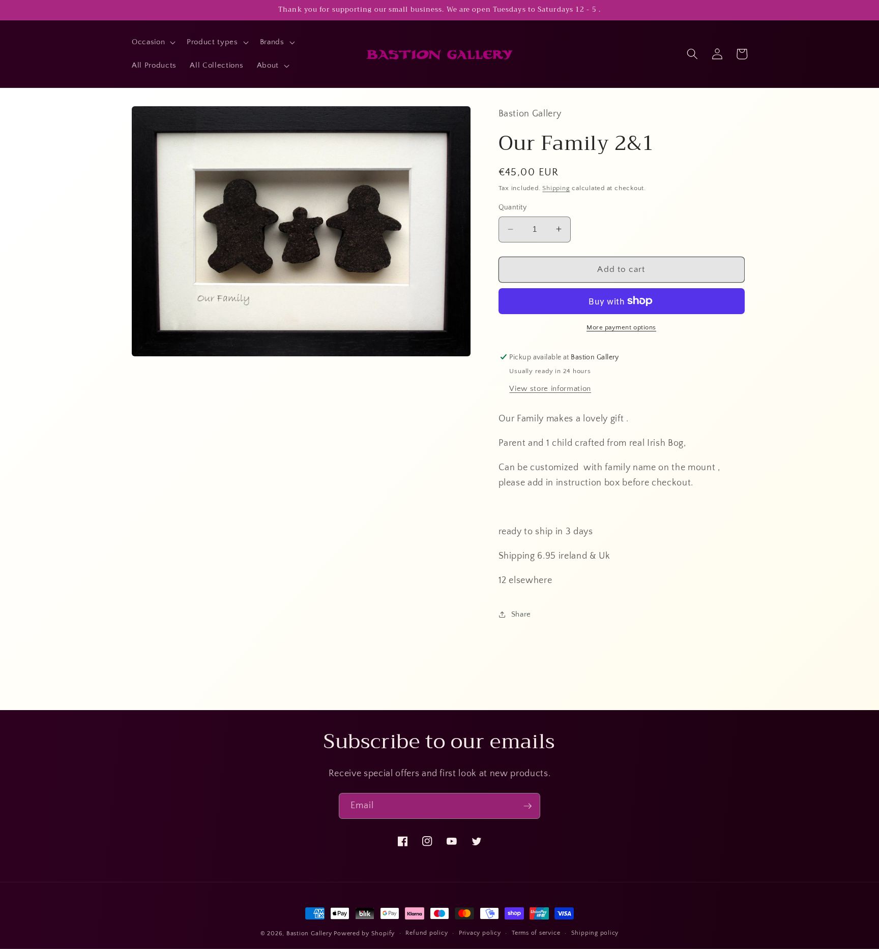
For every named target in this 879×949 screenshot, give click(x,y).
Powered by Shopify (364, 933)
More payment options (621, 327)
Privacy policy (480, 933)
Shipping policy (595, 933)
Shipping (556, 188)
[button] (152, 42)
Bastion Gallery (309, 933)
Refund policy (426, 933)
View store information (550, 388)
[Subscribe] (527, 806)
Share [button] (521, 613)
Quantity (513, 207)
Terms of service (536, 933)
